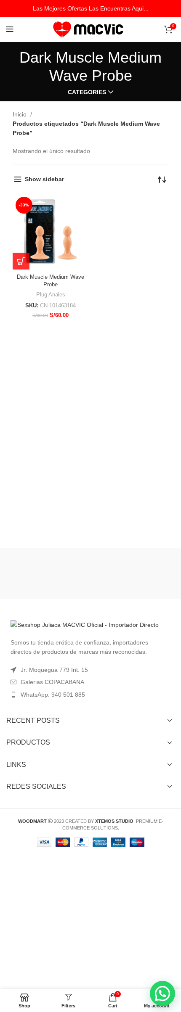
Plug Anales (50, 295)
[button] (162, 993)
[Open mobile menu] (10, 29)
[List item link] (90, 694)
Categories (87, 92)
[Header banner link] (90, 8)
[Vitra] (47, 573)
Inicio (20, 114)
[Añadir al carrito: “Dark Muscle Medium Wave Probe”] (21, 261)
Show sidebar (44, 179)
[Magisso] (133, 573)
